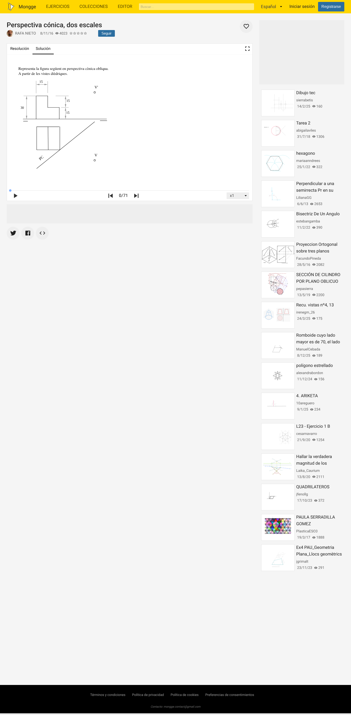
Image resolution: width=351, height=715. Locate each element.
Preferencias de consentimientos (229, 695)
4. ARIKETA (307, 395)
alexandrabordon (309, 373)
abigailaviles (306, 130)
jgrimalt (302, 561)
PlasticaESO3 (307, 531)
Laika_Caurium (308, 470)
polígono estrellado (314, 365)
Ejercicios (57, 6)
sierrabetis (304, 100)
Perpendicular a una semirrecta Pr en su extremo (315, 190)
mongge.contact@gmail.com (182, 706)
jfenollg (302, 494)
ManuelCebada (308, 349)
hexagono (305, 153)
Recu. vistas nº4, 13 (315, 305)
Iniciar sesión (302, 6)
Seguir (106, 33)
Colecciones (94, 6)
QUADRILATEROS (313, 486)
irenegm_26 (305, 312)
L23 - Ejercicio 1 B (313, 426)
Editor (125, 6)
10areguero (305, 403)
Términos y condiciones (107, 695)
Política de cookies (184, 695)
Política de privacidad (148, 695)
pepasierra (304, 289)
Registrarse (331, 7)
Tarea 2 (303, 123)
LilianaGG (304, 197)
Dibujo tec (305, 92)
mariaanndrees (308, 161)
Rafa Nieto (25, 33)
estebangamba (308, 221)
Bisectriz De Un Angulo (318, 213)
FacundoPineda (308, 258)
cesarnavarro (306, 434)
